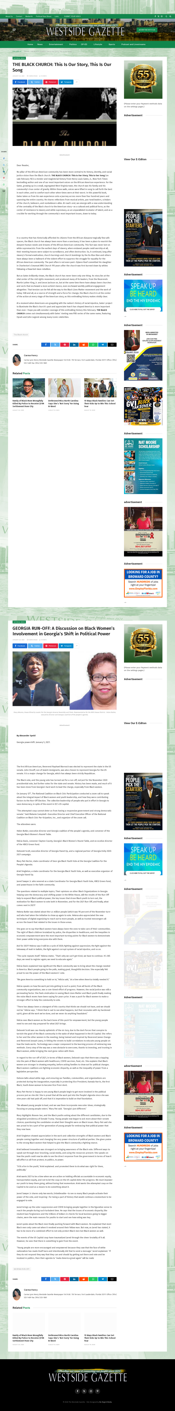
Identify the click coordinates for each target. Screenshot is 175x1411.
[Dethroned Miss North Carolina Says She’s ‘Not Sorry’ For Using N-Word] (64, 387)
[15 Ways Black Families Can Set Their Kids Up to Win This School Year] (100, 387)
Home (30, 44)
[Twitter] (3, 164)
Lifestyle (98, 44)
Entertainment (56, 44)
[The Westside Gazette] (84, 30)
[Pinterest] (3, 178)
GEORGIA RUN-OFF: (22, 1269)
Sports (112, 44)
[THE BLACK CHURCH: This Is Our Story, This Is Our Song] (65, 117)
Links (57, 16)
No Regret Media (105, 1402)
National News (19, 58)
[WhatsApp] (3, 184)
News (40, 44)
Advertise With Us (147, 30)
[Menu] (14, 30)
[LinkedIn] (3, 171)
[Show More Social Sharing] (76, 82)
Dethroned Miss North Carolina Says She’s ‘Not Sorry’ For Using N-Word (63, 404)
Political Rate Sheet (43, 16)
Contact (19, 16)
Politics (73, 44)
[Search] (170, 16)
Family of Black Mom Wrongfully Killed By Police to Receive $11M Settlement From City (28, 404)
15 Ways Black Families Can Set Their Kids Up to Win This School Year (100, 404)
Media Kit (29, 16)
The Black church (21, 335)
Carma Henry (31, 355)
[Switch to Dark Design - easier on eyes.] (166, 16)
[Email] (3, 191)
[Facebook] (3, 158)
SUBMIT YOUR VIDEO (72, 16)
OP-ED (84, 44)
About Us (9, 16)
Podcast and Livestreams (133, 44)
